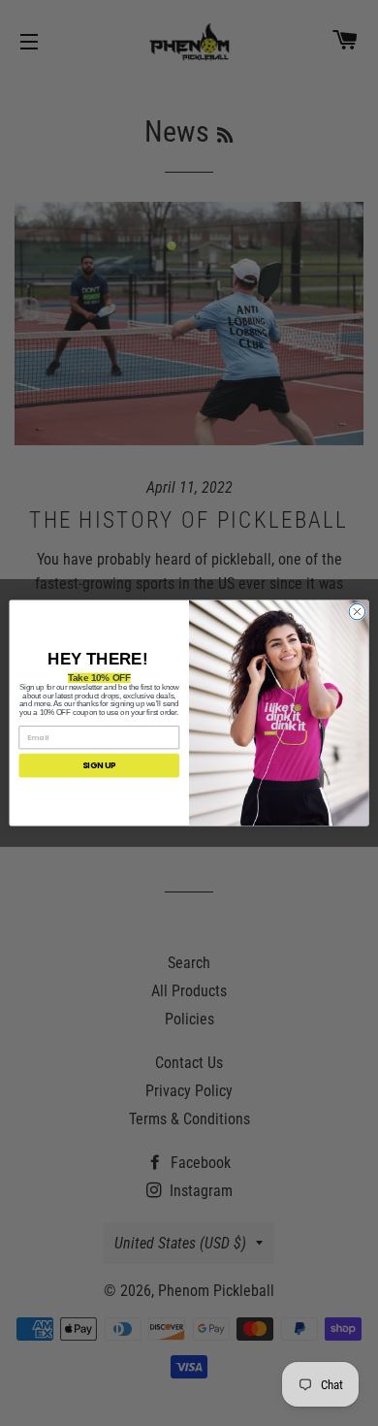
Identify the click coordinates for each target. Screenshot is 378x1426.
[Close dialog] (357, 611)
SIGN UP (99, 765)
